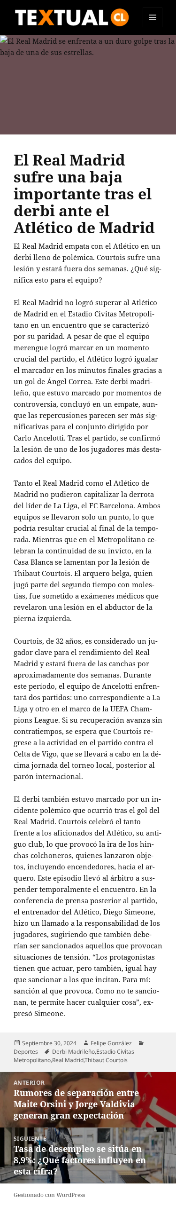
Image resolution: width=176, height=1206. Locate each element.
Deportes (26, 1052)
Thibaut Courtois (106, 1060)
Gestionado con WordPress (49, 1195)
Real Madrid (68, 1060)
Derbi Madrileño (73, 1052)
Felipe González (111, 1043)
